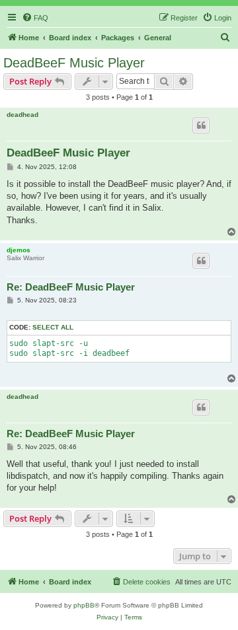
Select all (52, 327)
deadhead (22, 114)
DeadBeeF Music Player (74, 62)
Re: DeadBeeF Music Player (71, 287)
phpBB (84, 605)
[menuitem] (35, 18)
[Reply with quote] (201, 125)
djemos (18, 250)
